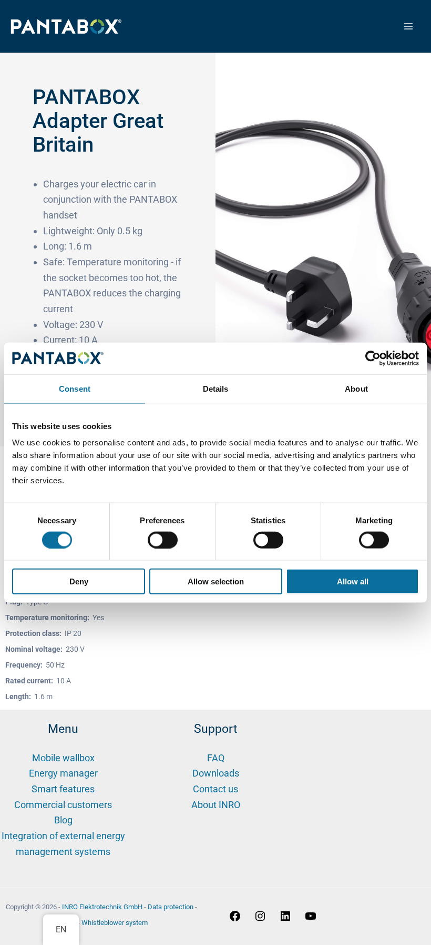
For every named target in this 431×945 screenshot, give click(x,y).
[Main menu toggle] (408, 26)
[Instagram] (260, 918)
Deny (78, 581)
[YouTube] (310, 918)
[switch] (163, 539)
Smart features (63, 788)
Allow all (352, 581)
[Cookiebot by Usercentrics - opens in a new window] (373, 358)
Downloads (215, 773)
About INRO (215, 804)
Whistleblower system (114, 923)
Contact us (215, 788)
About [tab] (356, 388)
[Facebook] (235, 918)
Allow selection (216, 581)
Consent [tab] (74, 388)
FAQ (215, 757)
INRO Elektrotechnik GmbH (102, 907)
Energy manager (63, 773)
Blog (63, 819)
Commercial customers (63, 804)
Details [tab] (216, 388)
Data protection (170, 907)
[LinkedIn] (285, 918)
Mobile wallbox (63, 757)
